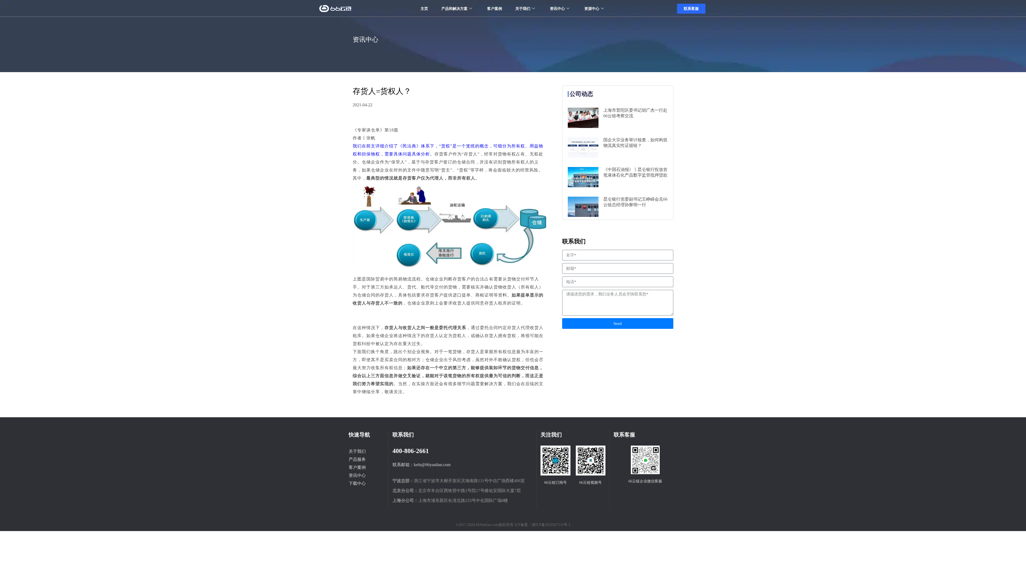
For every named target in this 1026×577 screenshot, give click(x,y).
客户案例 (494, 9)
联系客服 (691, 9)
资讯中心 (557, 9)
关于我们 (522, 9)
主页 (424, 9)
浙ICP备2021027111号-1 (551, 525)
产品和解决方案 (454, 9)
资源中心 (591, 9)
